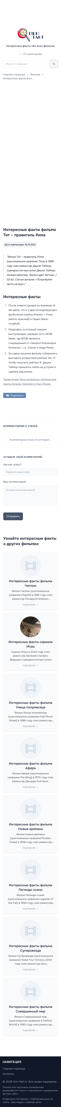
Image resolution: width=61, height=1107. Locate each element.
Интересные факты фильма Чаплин (30, 583)
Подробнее (29, 604)
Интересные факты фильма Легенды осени (30, 887)
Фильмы (35, 74)
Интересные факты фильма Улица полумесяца (30, 705)
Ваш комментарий (14, 481)
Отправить (13, 516)
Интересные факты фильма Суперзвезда (30, 948)
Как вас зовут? (12, 464)
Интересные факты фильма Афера (30, 766)
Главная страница (14, 74)
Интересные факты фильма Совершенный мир (30, 1009)
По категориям (32, 54)
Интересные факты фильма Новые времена (30, 826)
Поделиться (16, 395)
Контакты (8, 1074)
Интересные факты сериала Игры (30, 644)
